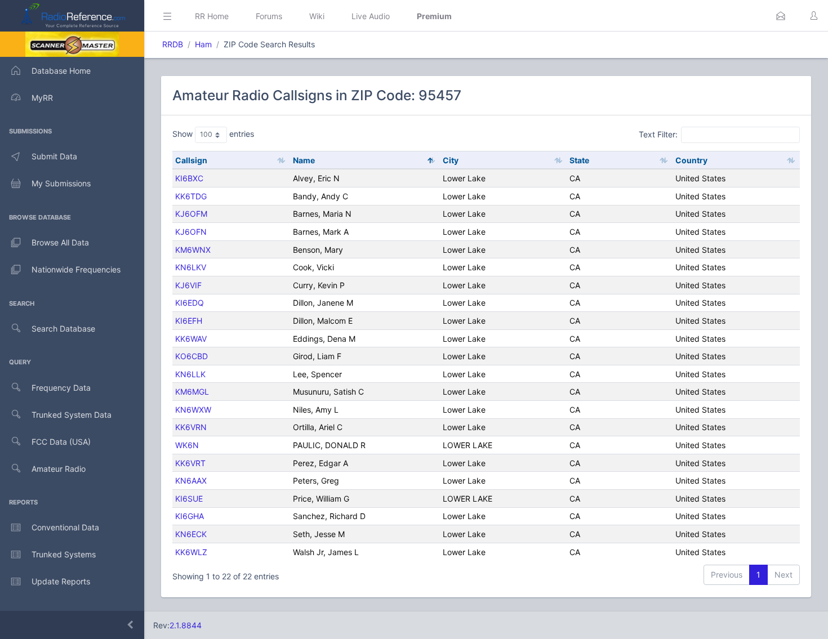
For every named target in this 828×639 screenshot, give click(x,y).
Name (304, 160)
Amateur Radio (59, 468)
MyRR (42, 97)
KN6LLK (190, 374)
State (579, 160)
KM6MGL (192, 391)
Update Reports (61, 581)
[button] (781, 15)
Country (691, 160)
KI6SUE (189, 498)
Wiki (316, 16)
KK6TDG (191, 196)
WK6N (187, 445)
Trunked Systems (64, 554)
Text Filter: (658, 134)
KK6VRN (191, 427)
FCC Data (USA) (61, 441)
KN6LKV (190, 267)
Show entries (213, 133)
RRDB (172, 44)
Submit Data (54, 156)
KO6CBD (191, 356)
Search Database (63, 328)
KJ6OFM (191, 213)
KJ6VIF (188, 285)
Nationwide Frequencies (76, 269)
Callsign (191, 160)
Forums (269, 16)
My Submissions (61, 183)
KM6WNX (193, 249)
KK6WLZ (191, 552)
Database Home (61, 70)
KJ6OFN (191, 231)
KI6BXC (189, 178)
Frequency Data (61, 387)
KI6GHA (189, 516)
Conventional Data (65, 527)
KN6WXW (193, 409)
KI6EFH (188, 320)
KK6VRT (190, 463)
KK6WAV (191, 338)
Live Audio (370, 16)
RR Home (212, 16)
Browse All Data (60, 242)
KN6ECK (191, 534)
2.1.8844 (186, 625)
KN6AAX (191, 480)
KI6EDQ (189, 302)
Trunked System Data (72, 414)
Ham (203, 44)
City (450, 160)
